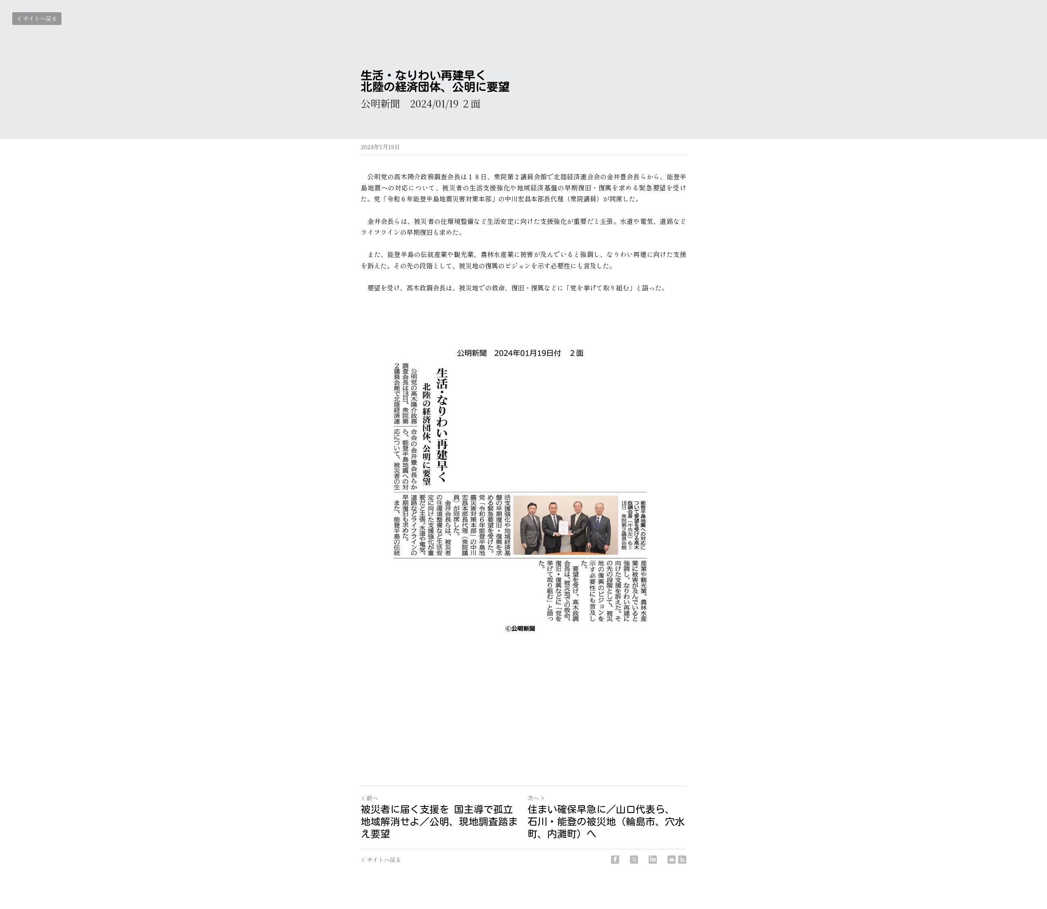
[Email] (671, 859)
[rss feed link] (682, 859)
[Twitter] (634, 859)
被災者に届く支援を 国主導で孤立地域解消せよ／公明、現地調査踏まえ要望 (439, 821)
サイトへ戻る (40, 18)
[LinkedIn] (653, 859)
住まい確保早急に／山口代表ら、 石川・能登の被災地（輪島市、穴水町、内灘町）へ (606, 821)
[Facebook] (615, 859)
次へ (533, 798)
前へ (372, 798)
